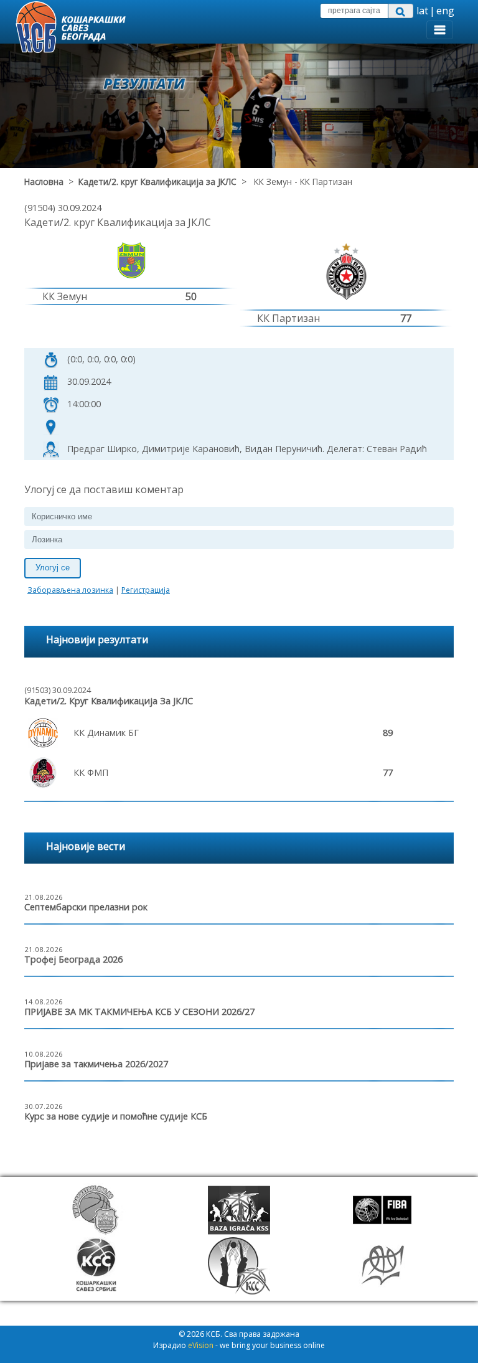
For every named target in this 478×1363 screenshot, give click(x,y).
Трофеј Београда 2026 (73, 959)
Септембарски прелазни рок (86, 907)
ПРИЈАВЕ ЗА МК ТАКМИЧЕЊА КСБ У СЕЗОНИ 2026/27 (139, 1011)
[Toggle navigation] (439, 30)
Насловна (43, 181)
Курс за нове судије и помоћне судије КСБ (115, 1116)
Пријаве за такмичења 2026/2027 (96, 1064)
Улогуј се (52, 567)
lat (422, 10)
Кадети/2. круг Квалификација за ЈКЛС (157, 181)
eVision (200, 1345)
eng (445, 10)
